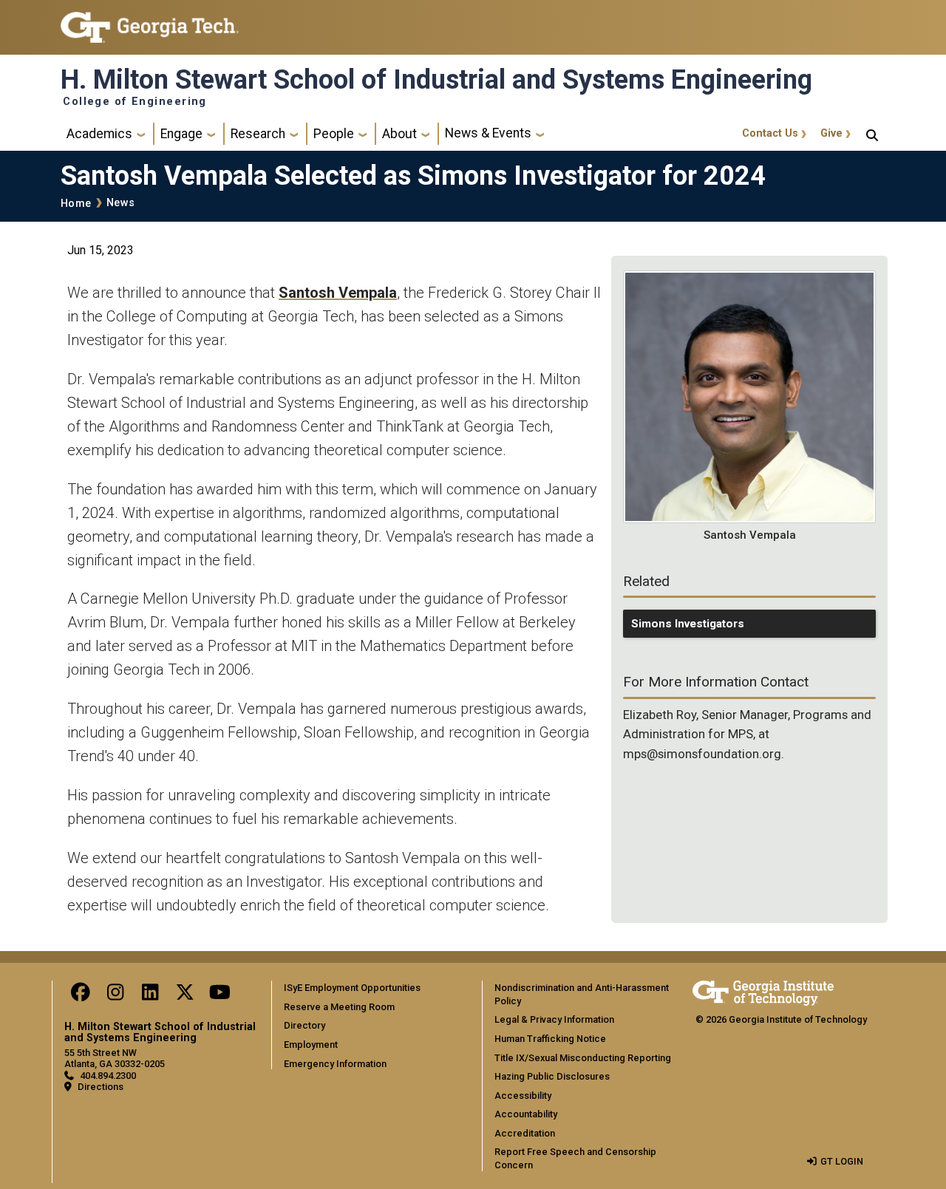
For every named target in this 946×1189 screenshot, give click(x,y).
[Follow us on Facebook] (80, 995)
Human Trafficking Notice (550, 1038)
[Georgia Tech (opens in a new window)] (763, 990)
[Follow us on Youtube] (219, 995)
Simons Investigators (687, 623)
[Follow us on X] (185, 995)
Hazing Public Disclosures (552, 1076)
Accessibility (522, 1095)
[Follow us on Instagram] (115, 995)
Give (831, 133)
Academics (99, 133)
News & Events (488, 133)
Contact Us (770, 133)
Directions (100, 1086)
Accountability (525, 1114)
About (399, 133)
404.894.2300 (108, 1075)
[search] (872, 133)
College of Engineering (135, 102)
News (120, 203)
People (333, 133)
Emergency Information (335, 1063)
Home (76, 203)
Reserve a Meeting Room (339, 1006)
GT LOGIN (841, 1161)
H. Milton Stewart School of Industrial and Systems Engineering (436, 80)
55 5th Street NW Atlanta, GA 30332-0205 (114, 1058)
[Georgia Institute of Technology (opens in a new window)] (150, 21)
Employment (311, 1044)
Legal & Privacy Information (554, 1019)
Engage (181, 133)
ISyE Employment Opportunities (352, 987)
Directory (304, 1025)
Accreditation (524, 1133)
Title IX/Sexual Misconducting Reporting (582, 1057)
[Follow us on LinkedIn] (150, 995)
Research (258, 133)
